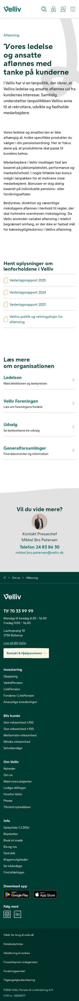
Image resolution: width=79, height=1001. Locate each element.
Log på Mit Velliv (15, 643)
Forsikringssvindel (14, 971)
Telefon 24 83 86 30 (39, 547)
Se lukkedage (13, 866)
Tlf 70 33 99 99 (18, 610)
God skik (9, 853)
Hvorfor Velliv (13, 794)
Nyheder (9, 768)
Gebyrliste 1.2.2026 (16, 827)
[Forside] (5, 578)
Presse (8, 800)
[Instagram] (7, 914)
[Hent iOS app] (45, 894)
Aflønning (32, 577)
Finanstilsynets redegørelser (21, 961)
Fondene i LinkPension (19, 695)
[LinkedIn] (17, 914)
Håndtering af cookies (17, 952)
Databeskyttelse (13, 943)
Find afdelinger (14, 872)
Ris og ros (10, 846)
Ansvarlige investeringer (20, 702)
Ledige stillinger (15, 788)
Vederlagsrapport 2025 (28, 280)
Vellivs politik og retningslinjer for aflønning (36, 319)
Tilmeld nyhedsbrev (17, 807)
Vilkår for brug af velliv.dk (19, 934)
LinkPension (12, 689)
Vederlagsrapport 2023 (28, 304)
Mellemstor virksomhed (20, 735)
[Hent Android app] (17, 894)
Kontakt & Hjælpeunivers (24, 653)
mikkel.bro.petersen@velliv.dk (40, 552)
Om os (16, 577)
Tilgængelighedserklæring (19, 979)
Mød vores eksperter (18, 781)
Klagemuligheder (16, 859)
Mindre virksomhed (17, 741)
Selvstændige (13, 748)
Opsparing (11, 676)
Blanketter (11, 834)
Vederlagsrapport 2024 (28, 292)
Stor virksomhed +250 (19, 722)
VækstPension (13, 682)
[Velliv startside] (12, 9)
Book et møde (13, 840)
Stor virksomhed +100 (19, 729)
